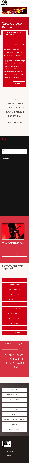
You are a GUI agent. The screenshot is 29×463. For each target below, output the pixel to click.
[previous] (4, 10)
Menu (25, 2)
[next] (25, 10)
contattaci (14, 254)
